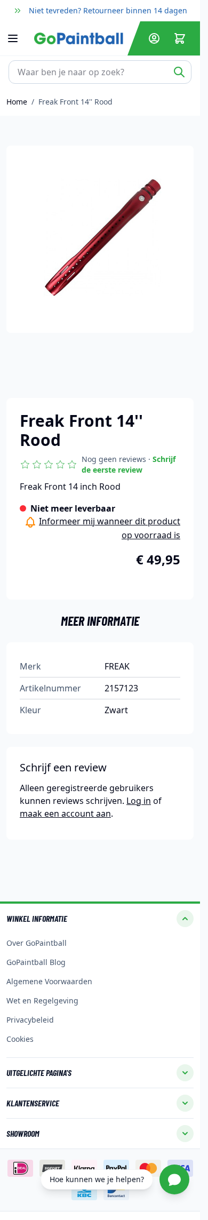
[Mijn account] (154, 38)
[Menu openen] (18, 38)
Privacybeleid (30, 1020)
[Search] (179, 72)
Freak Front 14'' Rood (75, 102)
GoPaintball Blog (36, 962)
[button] (100, 464)
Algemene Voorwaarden (49, 981)
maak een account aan (65, 813)
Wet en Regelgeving (42, 1000)
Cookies (20, 1039)
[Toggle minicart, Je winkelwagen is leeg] (179, 38)
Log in (138, 801)
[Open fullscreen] (100, 239)
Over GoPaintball (36, 943)
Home (16, 102)
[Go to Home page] (78, 38)
